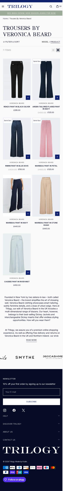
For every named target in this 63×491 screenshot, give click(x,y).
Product (53, 42)
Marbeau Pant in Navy (16, 218)
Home (5, 18)
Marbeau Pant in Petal (44, 163)
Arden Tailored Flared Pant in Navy (44, 106)
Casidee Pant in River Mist (16, 275)
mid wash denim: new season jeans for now (30, 13)
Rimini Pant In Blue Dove (16, 163)
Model (43, 42)
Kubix (25, 461)
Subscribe (30, 402)
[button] (48, 6)
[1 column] (51, 50)
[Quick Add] (27, 96)
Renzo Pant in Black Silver (16, 105)
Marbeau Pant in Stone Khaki (44, 219)
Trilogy (11, 461)
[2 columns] (56, 50)
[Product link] (16, 87)
